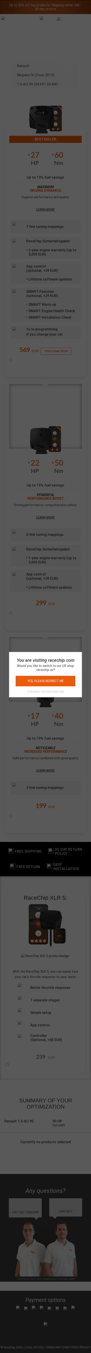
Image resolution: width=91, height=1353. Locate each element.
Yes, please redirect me (45, 681)
